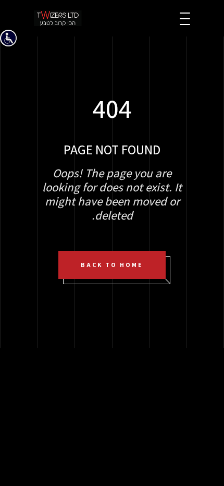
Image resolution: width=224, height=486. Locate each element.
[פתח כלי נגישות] (8, 38)
